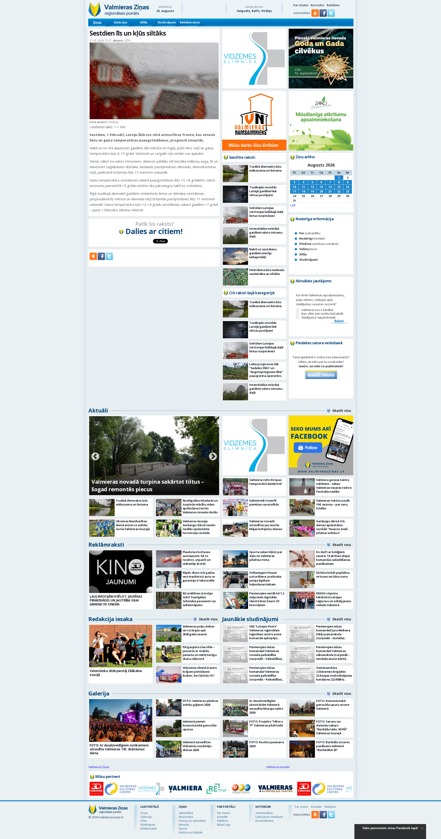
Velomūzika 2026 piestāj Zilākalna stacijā (116, 673)
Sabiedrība (186, 813)
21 (330, 191)
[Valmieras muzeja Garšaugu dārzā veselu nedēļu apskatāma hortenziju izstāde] (168, 528)
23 (347, 191)
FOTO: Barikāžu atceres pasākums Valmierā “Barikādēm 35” (333, 746)
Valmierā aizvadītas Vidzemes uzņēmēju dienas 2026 (197, 746)
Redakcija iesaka (110, 619)
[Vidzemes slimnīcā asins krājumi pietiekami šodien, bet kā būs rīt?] (168, 674)
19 (312, 191)
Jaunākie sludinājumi (250, 619)
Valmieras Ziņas (98, 767)
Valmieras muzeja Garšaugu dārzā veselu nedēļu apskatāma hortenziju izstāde (199, 527)
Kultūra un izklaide (190, 832)
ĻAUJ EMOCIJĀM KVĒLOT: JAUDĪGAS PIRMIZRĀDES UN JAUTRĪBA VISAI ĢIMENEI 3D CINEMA (116, 600)
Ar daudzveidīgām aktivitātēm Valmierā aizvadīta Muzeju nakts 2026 (266, 707)
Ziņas (97, 22)
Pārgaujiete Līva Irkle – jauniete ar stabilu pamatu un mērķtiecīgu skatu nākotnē (200, 653)
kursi (308, 249)
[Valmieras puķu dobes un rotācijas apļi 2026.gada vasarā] (168, 633)
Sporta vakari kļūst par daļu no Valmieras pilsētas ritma (265, 556)
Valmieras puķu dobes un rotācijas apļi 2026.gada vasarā (198, 630)
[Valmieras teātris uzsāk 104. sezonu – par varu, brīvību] (302, 507)
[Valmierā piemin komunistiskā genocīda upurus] (168, 728)
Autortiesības (264, 813)
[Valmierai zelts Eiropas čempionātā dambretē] (235, 486)
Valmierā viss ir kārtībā (317, 310)
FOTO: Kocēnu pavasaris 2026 (266, 744)
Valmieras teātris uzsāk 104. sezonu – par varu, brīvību (333, 504)
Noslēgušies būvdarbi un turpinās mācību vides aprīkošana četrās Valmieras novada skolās (200, 506)
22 (338, 191)
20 (321, 191)
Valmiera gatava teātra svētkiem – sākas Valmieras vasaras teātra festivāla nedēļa (333, 486)
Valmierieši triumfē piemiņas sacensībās (264, 502)
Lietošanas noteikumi (269, 817)
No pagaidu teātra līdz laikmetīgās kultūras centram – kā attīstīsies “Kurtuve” (149, 485)
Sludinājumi (167, 22)
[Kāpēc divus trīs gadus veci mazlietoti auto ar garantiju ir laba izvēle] (168, 579)
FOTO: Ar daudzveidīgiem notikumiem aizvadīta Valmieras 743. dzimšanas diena (119, 749)
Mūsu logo (224, 825)
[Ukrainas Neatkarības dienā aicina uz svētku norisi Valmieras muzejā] (101, 528)
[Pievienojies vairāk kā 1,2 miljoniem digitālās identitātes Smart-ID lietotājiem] (235, 600)
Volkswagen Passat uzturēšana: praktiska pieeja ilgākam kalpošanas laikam (265, 578)
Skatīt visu (341, 410)
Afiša (143, 22)
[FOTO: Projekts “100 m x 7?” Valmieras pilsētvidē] (235, 728)
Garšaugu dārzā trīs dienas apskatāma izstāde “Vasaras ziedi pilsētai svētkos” (332, 527)
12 (312, 187)
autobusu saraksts (319, 244)
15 (338, 187)
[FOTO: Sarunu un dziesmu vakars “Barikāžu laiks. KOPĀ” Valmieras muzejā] (302, 728)
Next (213, 456)
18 (303, 191)
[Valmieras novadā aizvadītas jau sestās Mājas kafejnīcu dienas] (235, 528)
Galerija (98, 693)
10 (294, 187)
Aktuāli (98, 410)
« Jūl (292, 205)
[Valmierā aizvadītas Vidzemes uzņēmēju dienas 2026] (168, 749)
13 (321, 187)
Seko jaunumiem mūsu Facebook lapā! (390, 828)
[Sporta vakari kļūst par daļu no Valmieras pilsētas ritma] (235, 559)
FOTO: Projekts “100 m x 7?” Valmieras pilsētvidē (266, 723)
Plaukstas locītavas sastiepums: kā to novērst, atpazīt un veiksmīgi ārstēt (197, 558)
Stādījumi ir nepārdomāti (318, 317)
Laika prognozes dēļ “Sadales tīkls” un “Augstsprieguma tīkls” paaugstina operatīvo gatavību (266, 372)
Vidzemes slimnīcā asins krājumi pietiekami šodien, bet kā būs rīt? (200, 672)
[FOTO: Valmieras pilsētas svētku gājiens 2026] (168, 707)
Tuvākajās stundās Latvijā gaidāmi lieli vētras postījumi (263, 191)
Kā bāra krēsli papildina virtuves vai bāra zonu (332, 575)
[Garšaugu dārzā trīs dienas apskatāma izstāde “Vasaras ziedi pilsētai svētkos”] (302, 528)
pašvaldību (309, 233)
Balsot (338, 321)
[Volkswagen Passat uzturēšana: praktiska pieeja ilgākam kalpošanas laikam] (235, 579)
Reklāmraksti (190, 22)
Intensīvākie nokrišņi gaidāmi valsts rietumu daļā (265, 232)
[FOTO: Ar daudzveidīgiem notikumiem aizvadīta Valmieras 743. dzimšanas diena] (120, 720)
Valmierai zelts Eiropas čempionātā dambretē (265, 482)
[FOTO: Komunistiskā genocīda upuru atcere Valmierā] (302, 707)
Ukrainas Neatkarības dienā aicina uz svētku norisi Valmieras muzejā (133, 525)
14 (330, 187)
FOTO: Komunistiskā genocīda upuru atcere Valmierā (332, 705)
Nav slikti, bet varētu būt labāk (322, 314)
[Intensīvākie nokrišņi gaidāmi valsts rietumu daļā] (235, 235)
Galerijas (120, 22)
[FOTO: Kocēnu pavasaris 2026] (235, 749)
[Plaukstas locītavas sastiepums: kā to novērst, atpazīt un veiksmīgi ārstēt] (168, 559)
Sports (183, 829)
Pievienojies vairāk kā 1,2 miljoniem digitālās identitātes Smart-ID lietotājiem (266, 599)
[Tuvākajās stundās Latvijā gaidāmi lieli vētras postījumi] (235, 194)
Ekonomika (186, 817)
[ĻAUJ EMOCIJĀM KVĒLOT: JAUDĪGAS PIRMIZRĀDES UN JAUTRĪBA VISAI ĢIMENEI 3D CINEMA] (120, 572)
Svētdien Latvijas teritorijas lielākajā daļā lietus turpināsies (266, 212)
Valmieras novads (278, 767)
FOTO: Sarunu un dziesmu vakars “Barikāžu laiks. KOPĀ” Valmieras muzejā (331, 727)
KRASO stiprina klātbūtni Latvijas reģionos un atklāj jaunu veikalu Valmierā (333, 599)
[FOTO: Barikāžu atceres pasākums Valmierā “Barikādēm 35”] (302, 749)
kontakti (312, 238)
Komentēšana (264, 821)
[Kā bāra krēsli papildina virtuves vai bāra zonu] (302, 579)
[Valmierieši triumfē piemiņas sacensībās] (235, 507)
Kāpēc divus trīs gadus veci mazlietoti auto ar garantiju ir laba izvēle (199, 576)
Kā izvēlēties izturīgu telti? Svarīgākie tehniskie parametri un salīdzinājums (199, 599)
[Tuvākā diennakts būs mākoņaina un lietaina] (235, 173)
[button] (323, 16)
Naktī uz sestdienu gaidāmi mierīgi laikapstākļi (263, 253)
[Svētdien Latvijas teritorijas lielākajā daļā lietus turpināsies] (235, 215)
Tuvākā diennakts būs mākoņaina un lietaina (265, 168)
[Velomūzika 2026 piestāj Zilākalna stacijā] (120, 646)
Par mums (300, 5)
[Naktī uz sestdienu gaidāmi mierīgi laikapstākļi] (235, 256)
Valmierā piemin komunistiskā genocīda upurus (200, 725)
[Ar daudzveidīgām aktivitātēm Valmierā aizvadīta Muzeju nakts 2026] (235, 707)
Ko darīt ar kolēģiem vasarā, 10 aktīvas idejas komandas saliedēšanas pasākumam (333, 558)
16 (347, 187)
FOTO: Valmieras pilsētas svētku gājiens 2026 (200, 703)
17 (294, 191)
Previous (95, 456)
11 (303, 187)
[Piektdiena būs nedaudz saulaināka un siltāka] (235, 277)
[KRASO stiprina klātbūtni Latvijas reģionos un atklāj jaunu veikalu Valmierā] (302, 600)
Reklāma (333, 5)
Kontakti (317, 5)
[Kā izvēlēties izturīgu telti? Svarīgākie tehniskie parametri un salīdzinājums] (168, 600)
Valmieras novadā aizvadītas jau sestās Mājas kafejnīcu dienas (265, 525)
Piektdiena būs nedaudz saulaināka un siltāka (266, 272)
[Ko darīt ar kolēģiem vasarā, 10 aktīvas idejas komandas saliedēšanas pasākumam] (302, 559)
